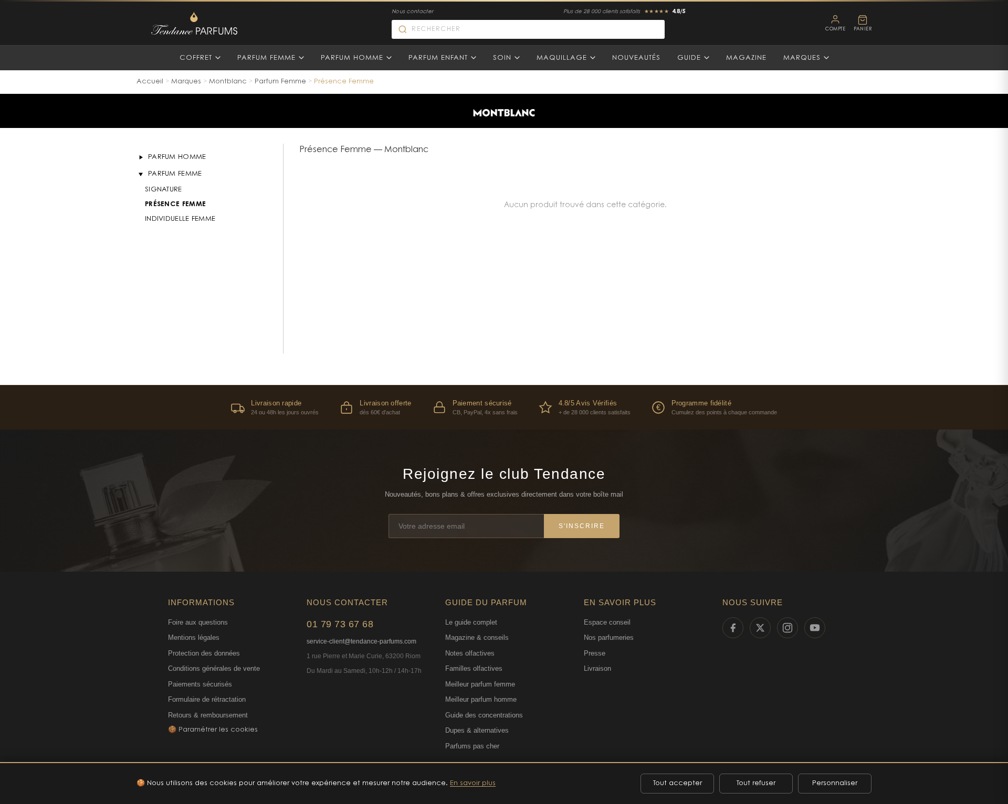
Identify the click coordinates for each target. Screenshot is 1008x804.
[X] (760, 627)
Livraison (597, 668)
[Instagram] (787, 627)
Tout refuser (756, 783)
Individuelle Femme (180, 219)
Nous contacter (412, 12)
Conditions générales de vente (214, 668)
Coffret (196, 58)
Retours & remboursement (208, 715)
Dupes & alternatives (477, 730)
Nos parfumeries (609, 637)
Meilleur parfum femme (480, 684)
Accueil (149, 81)
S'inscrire (582, 526)
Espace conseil (607, 622)
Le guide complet (471, 622)
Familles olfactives (473, 668)
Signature (163, 189)
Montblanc (228, 81)
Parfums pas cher (472, 746)
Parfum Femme (266, 58)
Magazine (746, 58)
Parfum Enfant (438, 58)
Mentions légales (193, 637)
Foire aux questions (198, 622)
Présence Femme (175, 204)
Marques (802, 58)
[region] (504, 407)
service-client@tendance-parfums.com (361, 641)
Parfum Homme (352, 58)
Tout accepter (677, 783)
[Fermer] (140, 174)
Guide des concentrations (484, 715)
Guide (689, 58)
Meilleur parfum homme (481, 699)
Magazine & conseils (477, 637)
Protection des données (204, 653)
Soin (502, 58)
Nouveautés (636, 58)
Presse (594, 653)
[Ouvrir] (140, 157)
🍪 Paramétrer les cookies (213, 729)
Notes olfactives (470, 653)
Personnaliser (834, 783)
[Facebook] (732, 627)
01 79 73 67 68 (340, 624)
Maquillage (562, 58)
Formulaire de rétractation (207, 699)
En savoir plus (473, 783)
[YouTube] (814, 627)
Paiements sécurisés (200, 684)
